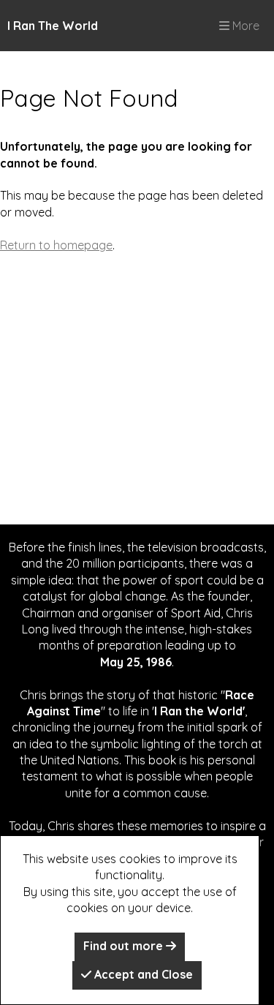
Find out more (124, 945)
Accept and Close (142, 974)
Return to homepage (56, 245)
